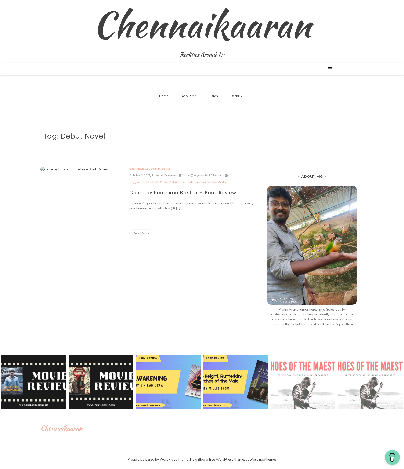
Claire (164, 182)
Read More (141, 233)
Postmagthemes (264, 459)
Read (235, 96)
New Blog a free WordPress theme (217, 459)
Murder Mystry (216, 182)
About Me (188, 96)
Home (164, 96)
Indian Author (197, 182)
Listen (213, 96)
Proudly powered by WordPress (152, 459)
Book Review (150, 182)
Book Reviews (139, 168)
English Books (160, 168)
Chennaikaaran (202, 25)
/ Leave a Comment (164, 175)
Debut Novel (177, 182)
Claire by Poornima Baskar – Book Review (182, 192)
